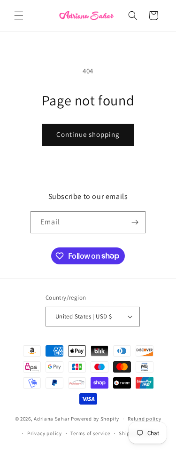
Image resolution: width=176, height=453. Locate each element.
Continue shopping (88, 134)
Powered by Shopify (95, 418)
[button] (18, 15)
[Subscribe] (134, 222)
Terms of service (90, 433)
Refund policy (144, 418)
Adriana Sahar (51, 418)
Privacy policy (44, 433)
